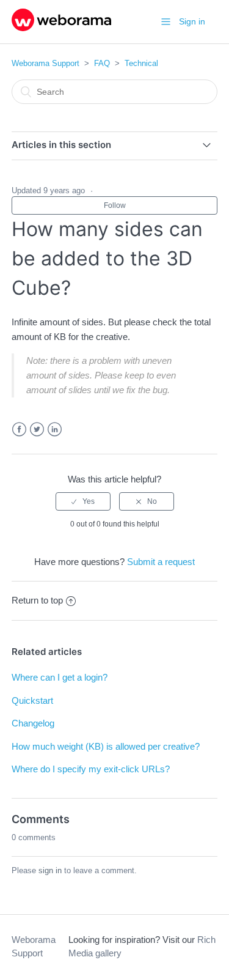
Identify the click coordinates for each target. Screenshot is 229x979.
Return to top (37, 600)
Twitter (37, 429)
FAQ (102, 63)
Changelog (33, 723)
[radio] (83, 501)
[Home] (61, 28)
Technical (141, 63)
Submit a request (161, 561)
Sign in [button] (192, 21)
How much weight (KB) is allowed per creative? (106, 746)
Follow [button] (115, 205)
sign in (50, 870)
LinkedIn (54, 429)
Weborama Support (45, 63)
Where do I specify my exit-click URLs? (91, 769)
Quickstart (32, 700)
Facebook (19, 429)
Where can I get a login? (59, 677)
